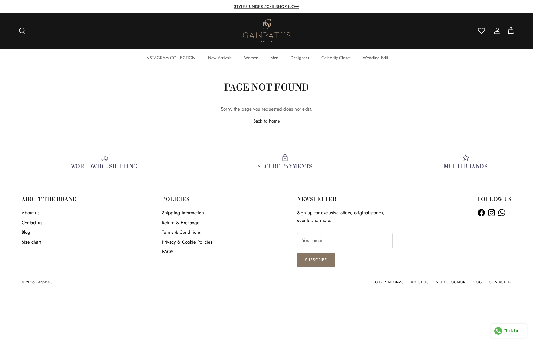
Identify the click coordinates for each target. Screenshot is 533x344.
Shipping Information (183, 212)
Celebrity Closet (335, 58)
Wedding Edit (375, 58)
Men (274, 58)
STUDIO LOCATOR (450, 282)
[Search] (22, 30)
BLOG (477, 282)
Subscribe (316, 260)
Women (251, 58)
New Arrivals (220, 58)
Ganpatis (43, 282)
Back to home (266, 121)
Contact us (32, 222)
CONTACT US (500, 282)
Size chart (31, 242)
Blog (26, 232)
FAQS (167, 251)
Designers (300, 58)
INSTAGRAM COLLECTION (170, 58)
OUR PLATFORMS (389, 282)
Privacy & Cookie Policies (187, 242)
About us (30, 212)
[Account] (496, 30)
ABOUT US (419, 282)
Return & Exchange (181, 222)
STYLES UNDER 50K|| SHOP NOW (266, 6)
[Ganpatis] (267, 30)
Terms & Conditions (181, 232)
